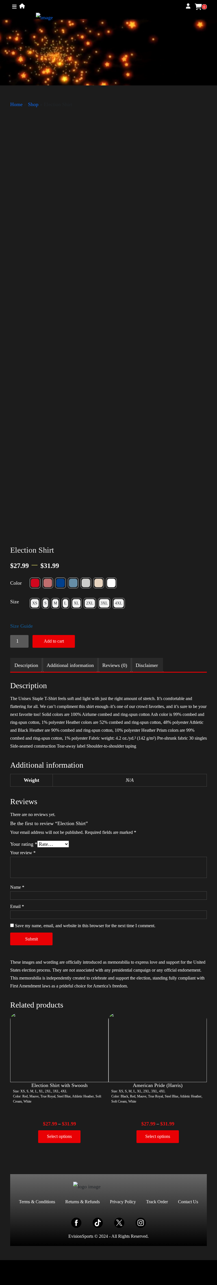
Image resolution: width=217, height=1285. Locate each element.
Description (26, 665)
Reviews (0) (114, 665)
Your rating (23, 844)
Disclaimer (147, 665)
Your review (23, 852)
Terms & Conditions (37, 1201)
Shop (33, 104)
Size (14, 601)
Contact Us (188, 1201)
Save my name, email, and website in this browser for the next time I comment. (85, 925)
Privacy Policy (123, 1201)
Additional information (70, 665)
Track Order (157, 1201)
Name (17, 887)
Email (17, 906)
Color (16, 583)
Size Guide (21, 626)
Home (16, 104)
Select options (59, 1136)
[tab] (26, 665)
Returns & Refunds (82, 1201)
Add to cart (54, 641)
